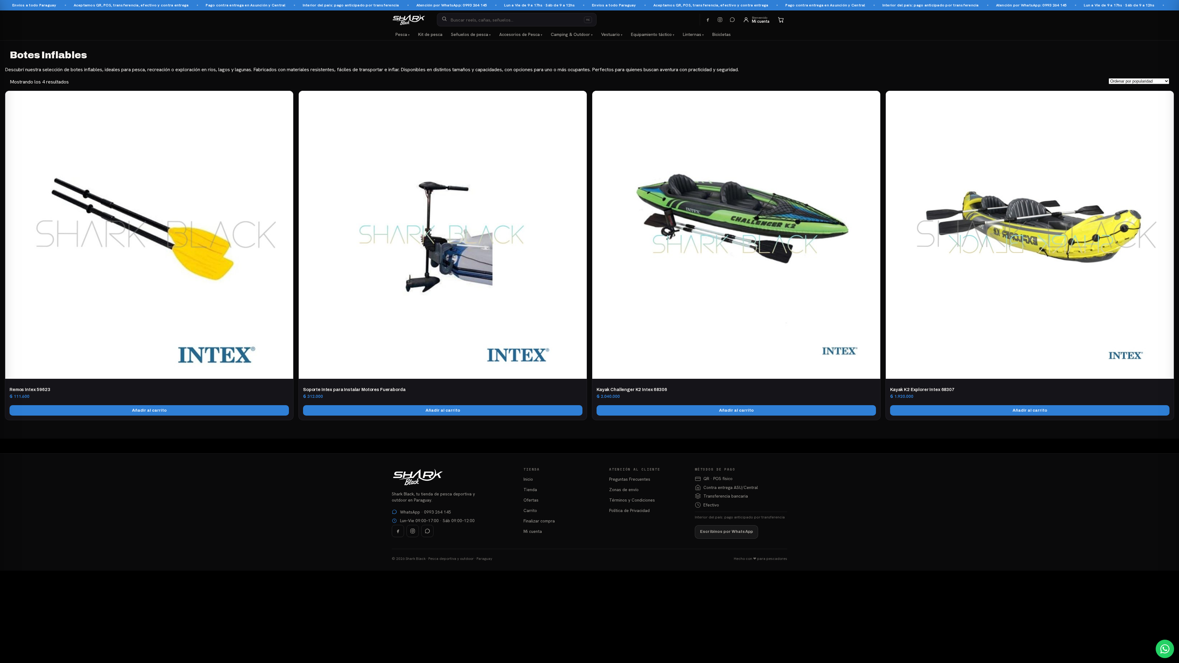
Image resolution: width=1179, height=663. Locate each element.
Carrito (530, 510)
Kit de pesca (430, 34)
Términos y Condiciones (632, 500)
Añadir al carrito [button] (149, 410)
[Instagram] (720, 19)
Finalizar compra (539, 521)
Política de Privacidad (629, 510)
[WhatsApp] (732, 19)
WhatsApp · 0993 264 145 (425, 512)
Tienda (530, 489)
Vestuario (610, 34)
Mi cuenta (532, 531)
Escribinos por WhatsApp (726, 531)
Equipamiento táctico (651, 34)
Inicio (528, 479)
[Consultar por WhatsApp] (1165, 649)
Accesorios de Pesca (519, 34)
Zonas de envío (624, 489)
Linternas (692, 34)
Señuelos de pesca (469, 34)
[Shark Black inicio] (409, 20)
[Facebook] (708, 19)
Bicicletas (721, 34)
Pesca (401, 34)
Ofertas (531, 500)
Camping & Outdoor (570, 34)
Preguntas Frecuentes (629, 479)
